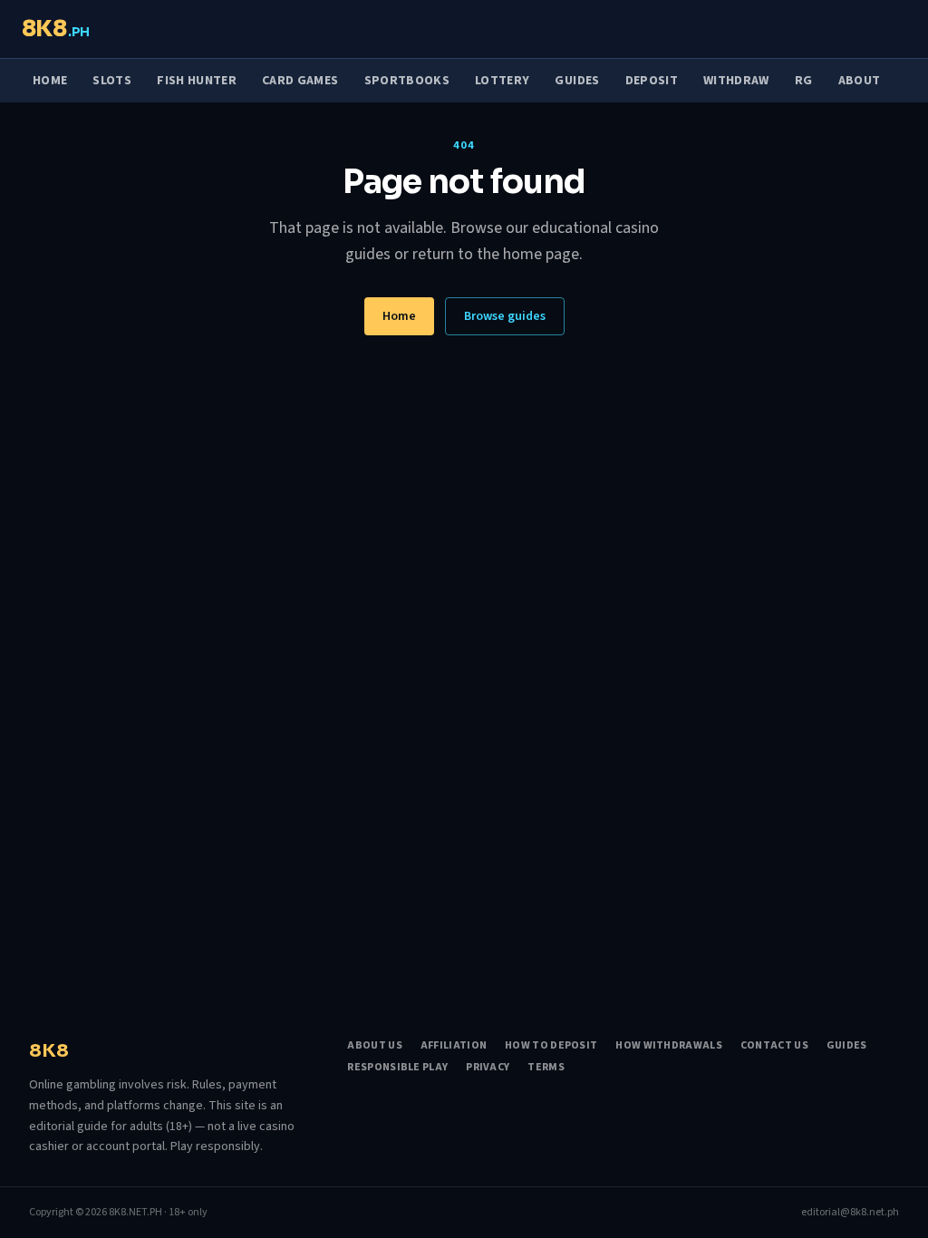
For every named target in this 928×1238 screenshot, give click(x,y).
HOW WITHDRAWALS (668, 1046)
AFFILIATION (453, 1046)
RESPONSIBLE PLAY (397, 1067)
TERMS (546, 1067)
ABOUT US (374, 1046)
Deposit (651, 81)
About (859, 81)
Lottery (502, 81)
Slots (111, 81)
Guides (577, 81)
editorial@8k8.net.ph (850, 1212)
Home (50, 81)
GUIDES (846, 1046)
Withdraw (736, 81)
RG (804, 81)
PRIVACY (487, 1067)
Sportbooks (407, 81)
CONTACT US (774, 1046)
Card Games (300, 81)
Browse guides (505, 316)
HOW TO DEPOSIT (551, 1046)
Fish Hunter (197, 81)
